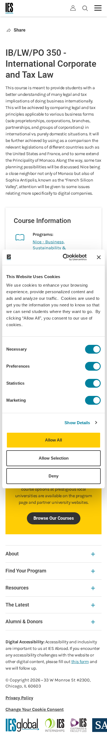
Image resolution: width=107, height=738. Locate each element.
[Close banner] (99, 257)
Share (20, 30)
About (12, 554)
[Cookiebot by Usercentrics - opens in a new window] (65, 257)
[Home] (9, 8)
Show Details (77, 422)
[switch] (93, 366)
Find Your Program (25, 571)
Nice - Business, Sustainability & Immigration (49, 248)
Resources (17, 588)
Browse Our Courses (53, 518)
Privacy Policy (19, 697)
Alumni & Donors (24, 621)
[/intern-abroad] (55, 725)
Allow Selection (54, 458)
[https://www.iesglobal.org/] (22, 725)
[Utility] (73, 8)
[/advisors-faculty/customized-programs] (79, 725)
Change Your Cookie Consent (34, 709)
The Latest (17, 605)
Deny (53, 476)
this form (80, 661)
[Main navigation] (98, 8)
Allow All (53, 440)
